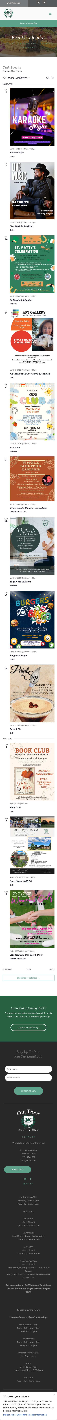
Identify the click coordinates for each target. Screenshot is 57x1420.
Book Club (15, 807)
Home (10, 43)
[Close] (54, 1394)
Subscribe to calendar (27, 977)
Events (6, 71)
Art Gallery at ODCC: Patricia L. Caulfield (30, 373)
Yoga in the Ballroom (20, 581)
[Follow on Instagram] (39, 3)
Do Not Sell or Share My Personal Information (25, 1415)
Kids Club (15, 447)
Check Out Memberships (28, 1027)
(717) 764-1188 (28, 1157)
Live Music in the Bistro (21, 226)
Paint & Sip (15, 729)
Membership (27, 43)
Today (28, 969)
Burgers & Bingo (18, 655)
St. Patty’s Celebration (21, 299)
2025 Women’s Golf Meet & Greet (26, 954)
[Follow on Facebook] (44, 3)
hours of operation (29, 1288)
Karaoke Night (17, 152)
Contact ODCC (17, 1169)
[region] (28, 1406)
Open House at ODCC (21, 881)
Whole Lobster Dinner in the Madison (28, 507)
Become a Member (28, 23)
